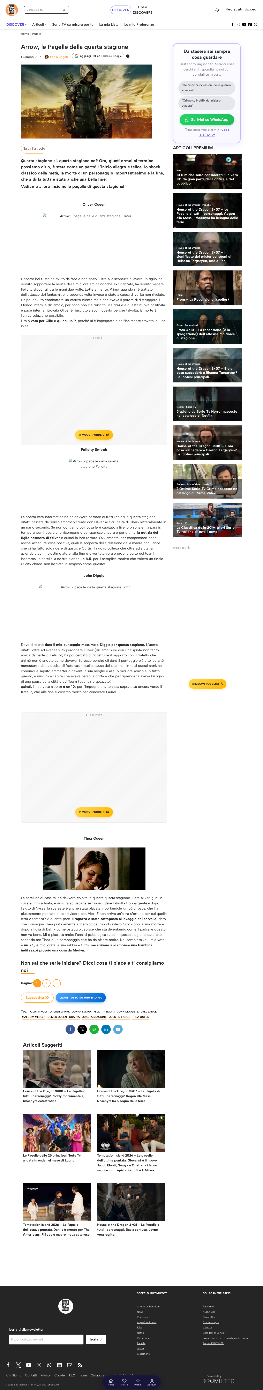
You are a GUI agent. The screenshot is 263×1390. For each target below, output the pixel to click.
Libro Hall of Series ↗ (215, 1332)
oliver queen (57, 1016)
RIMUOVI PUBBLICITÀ (94, 434)
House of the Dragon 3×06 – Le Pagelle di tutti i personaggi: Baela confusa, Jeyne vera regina (129, 1229)
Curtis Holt (38, 1011)
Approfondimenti (147, 1322)
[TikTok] (250, 24)
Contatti (31, 1375)
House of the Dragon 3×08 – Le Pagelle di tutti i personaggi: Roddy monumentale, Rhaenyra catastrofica (55, 1096)
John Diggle (126, 1011)
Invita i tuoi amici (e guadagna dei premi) (226, 1338)
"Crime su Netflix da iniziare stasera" (201, 103)
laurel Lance (147, 1011)
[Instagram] (238, 24)
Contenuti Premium (148, 1306)
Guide (140, 1348)
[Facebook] (232, 24)
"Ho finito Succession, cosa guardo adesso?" (206, 87)
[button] (26, 24)
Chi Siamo (13, 1375)
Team (83, 1375)
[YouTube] (244, 24)
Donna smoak (81, 1011)
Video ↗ (207, 1327)
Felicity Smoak (104, 1011)
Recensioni (143, 1317)
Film (139, 1327)
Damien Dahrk (60, 1011)
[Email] (118, 1029)
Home (25, 34)
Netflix (140, 1332)
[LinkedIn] (106, 1029)
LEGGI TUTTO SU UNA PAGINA (81, 997)
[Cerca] (64, 10)
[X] (82, 1029)
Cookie (59, 1375)
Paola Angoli (59, 57)
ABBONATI (209, 1311)
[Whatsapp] (255, 24)
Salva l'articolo (34, 148)
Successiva (35, 997)
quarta (74, 1016)
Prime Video (144, 1338)
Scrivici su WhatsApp (209, 119)
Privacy (45, 1375)
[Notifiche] (217, 10)
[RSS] (80, 1365)
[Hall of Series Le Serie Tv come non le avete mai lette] (12, 10)
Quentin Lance (119, 1016)
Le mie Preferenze (139, 24)
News (140, 1311)
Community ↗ (211, 1322)
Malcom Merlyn (33, 1016)
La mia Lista (109, 24)
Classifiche (143, 1353)
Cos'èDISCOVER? (142, 10)
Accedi (251, 9)
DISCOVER (120, 10)
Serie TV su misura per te (72, 24)
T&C (72, 1375)
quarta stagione (94, 1016)
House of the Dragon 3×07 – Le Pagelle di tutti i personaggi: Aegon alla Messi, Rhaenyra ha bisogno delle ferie (128, 1096)
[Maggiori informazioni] (128, 56)
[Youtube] (28, 1365)
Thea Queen (140, 1016)
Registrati (234, 9)
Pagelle (37, 34)
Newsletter (209, 1317)
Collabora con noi (103, 1375)
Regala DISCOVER (213, 1343)
